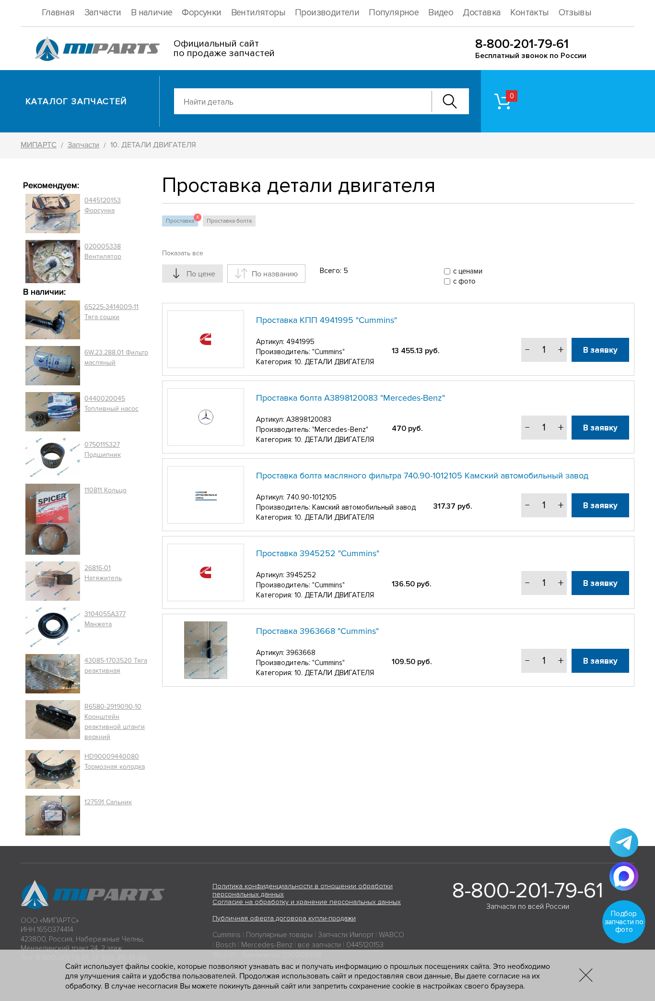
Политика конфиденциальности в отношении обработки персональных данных (302, 890)
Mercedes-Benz (266, 945)
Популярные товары (279, 934)
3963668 (301, 652)
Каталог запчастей (76, 101)
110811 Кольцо (105, 490)
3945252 (301, 575)
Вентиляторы (258, 12)
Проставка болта (229, 221)
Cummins (226, 934)
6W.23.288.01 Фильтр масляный (116, 357)
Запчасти (102, 12)
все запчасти (319, 945)
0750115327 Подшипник (102, 450)
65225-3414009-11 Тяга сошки (111, 312)
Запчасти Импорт (346, 934)
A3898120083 (308, 419)
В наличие (152, 12)
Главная (58, 12)
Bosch (226, 945)
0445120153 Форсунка (102, 205)
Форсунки (201, 12)
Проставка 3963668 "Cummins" (317, 631)
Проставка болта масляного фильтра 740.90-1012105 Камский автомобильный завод (422, 475)
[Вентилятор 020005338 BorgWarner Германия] (53, 261)
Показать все (182, 253)
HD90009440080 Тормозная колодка (114, 761)
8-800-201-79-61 (522, 44)
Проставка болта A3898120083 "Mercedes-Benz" (350, 398)
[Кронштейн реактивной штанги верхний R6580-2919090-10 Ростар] (53, 722)
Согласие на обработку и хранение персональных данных (306, 902)
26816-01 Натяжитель (103, 573)
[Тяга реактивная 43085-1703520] (53, 674)
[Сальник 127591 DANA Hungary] (53, 815)
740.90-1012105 (311, 497)
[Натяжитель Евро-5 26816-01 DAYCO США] (53, 581)
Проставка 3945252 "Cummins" (317, 553)
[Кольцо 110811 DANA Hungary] (53, 519)
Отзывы (575, 12)
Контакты (529, 12)
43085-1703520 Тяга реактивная (115, 665)
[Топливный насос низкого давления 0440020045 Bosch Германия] (53, 412)
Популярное (394, 12)
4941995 (300, 341)
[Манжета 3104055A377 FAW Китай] (53, 627)
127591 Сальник (108, 802)
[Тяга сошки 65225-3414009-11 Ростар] (53, 320)
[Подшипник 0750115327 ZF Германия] (53, 457)
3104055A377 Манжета (105, 619)
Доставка (482, 12)
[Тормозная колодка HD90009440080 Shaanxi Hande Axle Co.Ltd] (53, 770)
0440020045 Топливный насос (111, 403)
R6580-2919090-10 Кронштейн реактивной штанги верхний (114, 722)
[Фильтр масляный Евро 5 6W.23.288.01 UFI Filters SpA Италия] (53, 366)
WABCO (391, 934)
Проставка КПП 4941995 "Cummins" (326, 320)
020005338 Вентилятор (102, 251)
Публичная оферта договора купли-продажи (284, 918)
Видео (440, 12)
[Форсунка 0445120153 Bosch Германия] (53, 213)
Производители (327, 12)
